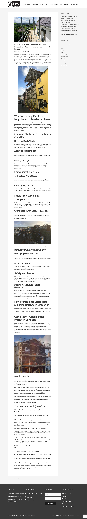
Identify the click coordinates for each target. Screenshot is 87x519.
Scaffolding (17, 51)
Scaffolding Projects (67, 498)
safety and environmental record (25, 399)
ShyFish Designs (32, 515)
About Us (65, 496)
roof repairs (41, 62)
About (28, 4)
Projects (56, 4)
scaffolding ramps (65, 60)
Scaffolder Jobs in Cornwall (37, 4)
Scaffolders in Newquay (68, 506)
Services (46, 4)
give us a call (36, 401)
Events (62, 50)
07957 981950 (74, 4)
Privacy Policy (66, 504)
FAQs (51, 4)
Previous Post (16, 479)
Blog (61, 4)
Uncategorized (64, 65)
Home (24, 4)
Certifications (64, 46)
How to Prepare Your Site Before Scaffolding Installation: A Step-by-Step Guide (69, 30)
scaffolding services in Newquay (38, 389)
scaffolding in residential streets (35, 122)
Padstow (20, 127)
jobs (62, 52)
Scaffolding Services (67, 493)
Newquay (41, 127)
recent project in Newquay (21, 323)
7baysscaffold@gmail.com (32, 500)
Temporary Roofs (64, 63)
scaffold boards (64, 56)
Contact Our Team (67, 501)
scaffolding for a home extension (31, 62)
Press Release (64, 54)
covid (62, 48)
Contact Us (66, 4)
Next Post (50, 479)
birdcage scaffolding (65, 43)
